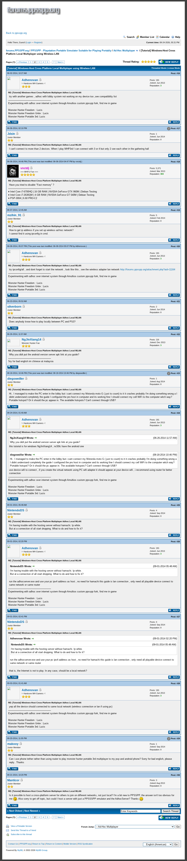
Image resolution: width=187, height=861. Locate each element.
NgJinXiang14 (31, 339)
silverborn (14, 306)
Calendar (165, 37)
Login (28, 42)
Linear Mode (174, 68)
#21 (178, 301)
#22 (178, 334)
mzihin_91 (14, 215)
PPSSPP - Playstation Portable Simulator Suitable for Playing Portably (71, 50)
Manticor (13, 780)
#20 (178, 246)
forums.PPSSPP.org (17, 50)
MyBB (20, 850)
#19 (178, 210)
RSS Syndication (85, 844)
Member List (147, 37)
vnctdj (78, 161)
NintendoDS (15, 510)
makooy (12, 743)
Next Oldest (15, 810)
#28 (178, 683)
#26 (178, 541)
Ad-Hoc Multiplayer (124, 50)
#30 (178, 775)
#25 (178, 505)
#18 (178, 162)
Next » (60, 62)
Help (177, 37)
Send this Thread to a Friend (23, 830)
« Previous (22, 62)
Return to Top (38, 844)
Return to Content (54, 844)
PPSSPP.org (25, 844)
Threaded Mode (158, 68)
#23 (178, 373)
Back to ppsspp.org (16, 33)
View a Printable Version (21, 826)
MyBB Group (41, 850)
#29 (178, 738)
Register (38, 42)
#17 (178, 128)
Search (131, 37)
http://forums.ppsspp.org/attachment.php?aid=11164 (147, 269)
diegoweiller (81, 373)
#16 (178, 73)
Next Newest (31, 810)
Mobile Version (69, 844)
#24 (178, 413)
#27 (178, 617)
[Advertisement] (72, 23)
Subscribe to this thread (21, 834)
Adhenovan (30, 80)
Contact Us (13, 844)
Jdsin (11, 133)
